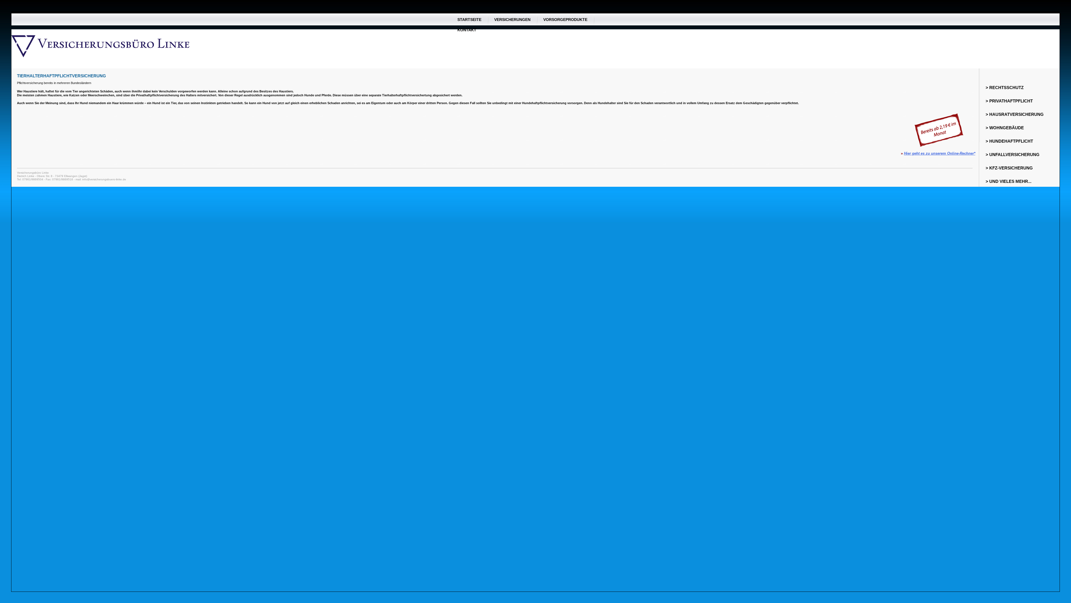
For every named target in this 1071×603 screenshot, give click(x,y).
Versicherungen (512, 19)
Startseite (469, 19)
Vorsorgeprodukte (565, 19)
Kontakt (466, 30)
